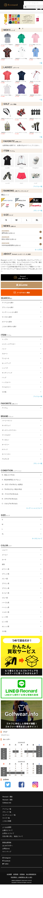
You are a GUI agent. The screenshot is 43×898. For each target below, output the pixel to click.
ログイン (38, 3)
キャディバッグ (7, 373)
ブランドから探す (8, 307)
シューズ (5, 368)
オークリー (5, 444)
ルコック (5, 449)
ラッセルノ (5, 440)
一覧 (40, 63)
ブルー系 (5, 598)
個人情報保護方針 (31, 874)
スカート (5, 353)
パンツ (4, 349)
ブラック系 (5, 574)
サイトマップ (6, 851)
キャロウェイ (6, 425)
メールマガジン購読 (23, 292)
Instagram (7, 858)
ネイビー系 (5, 593)
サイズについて (37, 538)
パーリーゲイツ (7, 420)
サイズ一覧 (6, 818)
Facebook (6, 861)
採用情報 (15, 874)
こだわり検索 (6, 821)
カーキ (4, 559)
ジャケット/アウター (8, 344)
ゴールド (5, 555)
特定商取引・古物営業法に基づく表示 (21, 877)
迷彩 (3, 564)
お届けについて (7, 830)
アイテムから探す (8, 302)
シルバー (5, 550)
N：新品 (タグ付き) (8, 475)
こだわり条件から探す (9, 326)
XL (3, 534)
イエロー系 (5, 612)
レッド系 (5, 617)
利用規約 (22, 874)
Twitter (6, 864)
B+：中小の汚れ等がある (10, 494)
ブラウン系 (5, 583)
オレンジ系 (5, 626)
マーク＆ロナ (6, 435)
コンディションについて (34, 508)
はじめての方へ (7, 845)
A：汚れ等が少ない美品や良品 (12, 489)
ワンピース (5, 358)
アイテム (5, 408)
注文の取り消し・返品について (12, 836)
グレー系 (5, 579)
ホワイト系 (5, 569)
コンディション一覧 (9, 815)
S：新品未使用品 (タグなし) (11, 479)
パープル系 (5, 602)
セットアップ (6, 363)
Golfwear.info (7, 803)
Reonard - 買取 (8, 800)
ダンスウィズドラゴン (9, 430)
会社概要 (9, 874)
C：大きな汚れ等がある (10, 503)
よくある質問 (6, 827)
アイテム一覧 (37, 186)
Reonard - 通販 (8, 797)
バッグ (4, 377)
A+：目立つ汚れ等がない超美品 (12, 484)
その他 (4, 392)
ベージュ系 (5, 607)
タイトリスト (6, 454)
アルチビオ (5, 459)
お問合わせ (6, 848)
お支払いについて (8, 833)
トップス (5, 339)
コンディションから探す (10, 312)
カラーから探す (7, 322)
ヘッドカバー (6, 382)
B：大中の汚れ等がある (9, 499)
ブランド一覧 (37, 210)
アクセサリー (6, 387)
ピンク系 (5, 622)
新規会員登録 (23, 285)
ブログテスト (5, 735)
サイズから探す (7, 317)
